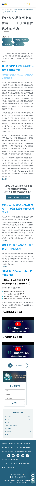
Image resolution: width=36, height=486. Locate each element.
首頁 (3, 9)
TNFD (18, 423)
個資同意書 (14, 448)
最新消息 (9, 9)
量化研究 (19, 44)
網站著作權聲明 (25, 448)
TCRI (18, 435)
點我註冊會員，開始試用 (18, 197)
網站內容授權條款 (7, 452)
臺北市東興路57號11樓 (10, 460)
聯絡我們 (27, 444)
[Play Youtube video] (18, 324)
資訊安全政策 (19, 452)
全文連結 (5, 179)
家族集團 (18, 429)
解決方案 (12, 444)
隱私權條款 (5, 448)
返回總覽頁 (19, 365)
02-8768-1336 (25, 463)
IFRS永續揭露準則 (18, 426)
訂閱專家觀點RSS (16, 474)
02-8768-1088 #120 (10, 463)
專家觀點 (20, 444)
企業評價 (18, 432)
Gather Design (21, 482)
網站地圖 (28, 452)
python (7, 40)
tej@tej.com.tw (9, 467)
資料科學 (7, 44)
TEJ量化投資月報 (20, 40)
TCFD (18, 420)
